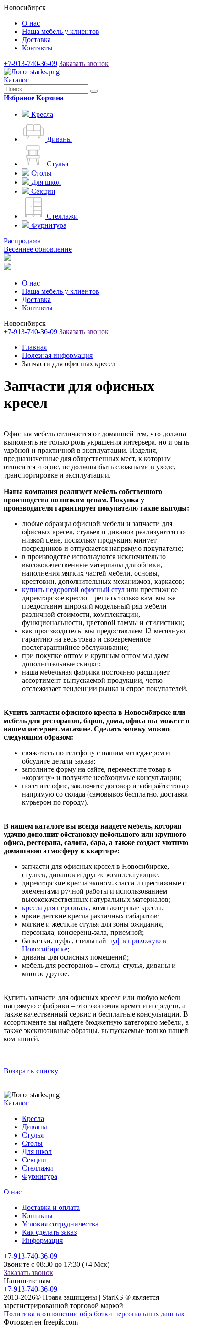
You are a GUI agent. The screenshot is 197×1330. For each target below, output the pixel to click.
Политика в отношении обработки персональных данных (94, 1314)
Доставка (36, 40)
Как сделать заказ (49, 1232)
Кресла (33, 1118)
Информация (42, 1240)
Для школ (37, 1151)
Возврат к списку (31, 1071)
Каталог (16, 80)
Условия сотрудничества (60, 1224)
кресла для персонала (55, 908)
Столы (32, 1143)
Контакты (37, 48)
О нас (31, 23)
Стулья (33, 1135)
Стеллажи (37, 1168)
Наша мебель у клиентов (60, 31)
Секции (34, 1160)
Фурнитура (39, 1176)
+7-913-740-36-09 (30, 63)
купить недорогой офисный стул (73, 590)
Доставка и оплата (51, 1207)
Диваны (34, 1127)
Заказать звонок (84, 63)
